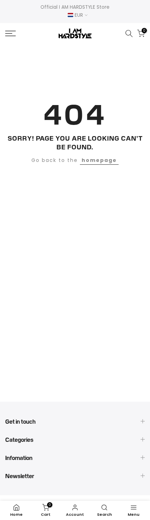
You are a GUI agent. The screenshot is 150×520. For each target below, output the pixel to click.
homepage (99, 160)
